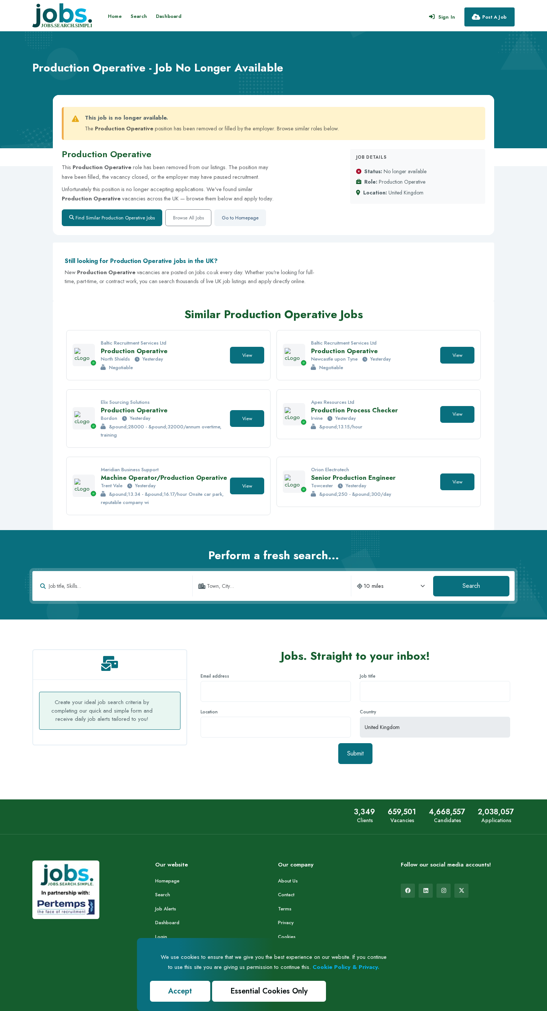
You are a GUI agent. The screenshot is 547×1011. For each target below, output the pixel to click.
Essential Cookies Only (269, 991)
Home (115, 16)
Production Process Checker (354, 410)
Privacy (286, 922)
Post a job (494, 16)
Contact (286, 894)
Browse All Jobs (188, 217)
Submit (355, 753)
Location (209, 712)
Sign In (446, 16)
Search (139, 16)
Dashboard (169, 16)
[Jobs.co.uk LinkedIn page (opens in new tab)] (426, 891)
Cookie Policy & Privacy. (346, 967)
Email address (215, 676)
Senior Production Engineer (353, 477)
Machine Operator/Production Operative (164, 477)
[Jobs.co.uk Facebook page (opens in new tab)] (408, 891)
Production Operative (134, 350)
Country (368, 712)
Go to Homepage (240, 217)
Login (161, 936)
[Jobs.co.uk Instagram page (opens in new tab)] (443, 891)
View (247, 355)
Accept (180, 991)
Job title (367, 676)
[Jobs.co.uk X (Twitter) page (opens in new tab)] (461, 891)
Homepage (167, 880)
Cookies (286, 936)
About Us (288, 880)
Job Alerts (165, 908)
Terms (284, 908)
